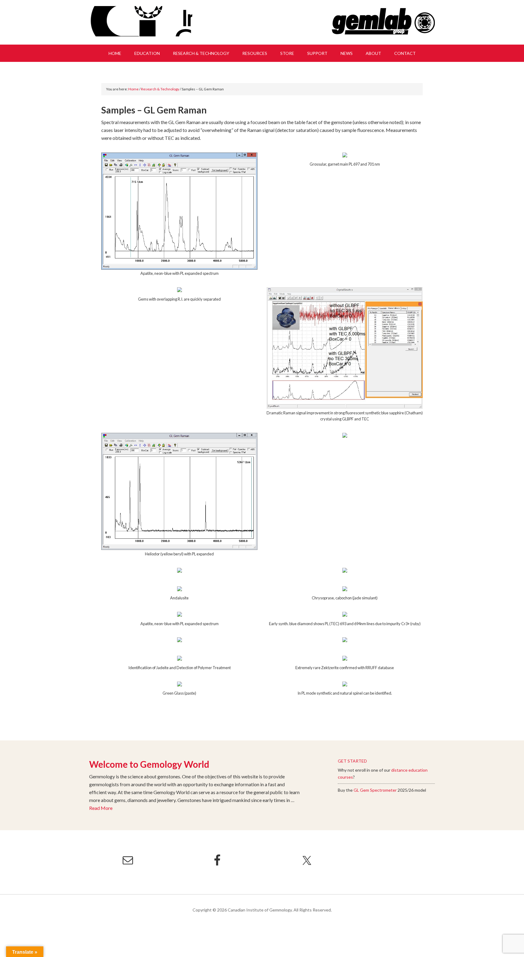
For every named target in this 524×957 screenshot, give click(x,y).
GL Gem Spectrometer (375, 790)
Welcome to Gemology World (149, 764)
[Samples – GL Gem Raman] (179, 211)
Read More (101, 808)
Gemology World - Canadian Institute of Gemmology (140, 21)
